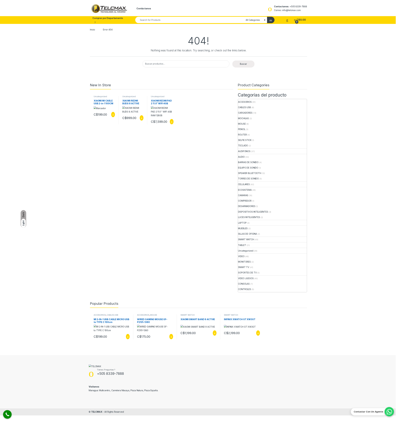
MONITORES (244, 261)
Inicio (92, 29)
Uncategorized (100, 96)
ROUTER (242, 134)
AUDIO (241, 156)
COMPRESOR (245, 200)
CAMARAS (243, 195)
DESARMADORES (246, 206)
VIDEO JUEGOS (246, 278)
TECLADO (243, 145)
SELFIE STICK (244, 140)
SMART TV (243, 267)
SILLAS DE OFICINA (247, 233)
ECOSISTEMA (245, 190)
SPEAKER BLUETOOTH (249, 173)
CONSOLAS (244, 283)
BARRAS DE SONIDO (248, 162)
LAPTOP (242, 222)
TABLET (242, 245)
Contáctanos (143, 8)
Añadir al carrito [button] (112, 114)
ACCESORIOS (245, 102)
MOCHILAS (243, 118)
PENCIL (241, 129)
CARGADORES (245, 112)
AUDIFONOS (244, 151)
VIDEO (241, 256)
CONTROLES (244, 289)
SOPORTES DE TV (247, 272)
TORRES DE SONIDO (248, 178)
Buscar (243, 64)
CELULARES (244, 184)
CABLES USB (244, 107)
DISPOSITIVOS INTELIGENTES (253, 211)
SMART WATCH (246, 239)
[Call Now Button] (7, 414)
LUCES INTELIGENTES (249, 217)
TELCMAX (96, 411)
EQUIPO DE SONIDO (248, 167)
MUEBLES (243, 228)
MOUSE (242, 123)
